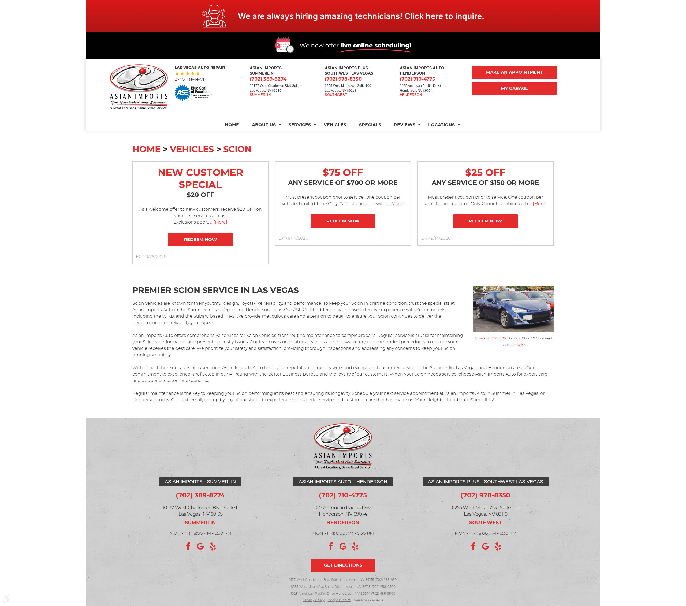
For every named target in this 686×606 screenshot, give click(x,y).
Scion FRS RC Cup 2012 (491, 338)
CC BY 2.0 (518, 345)
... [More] (218, 222)
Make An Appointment (514, 72)
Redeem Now (200, 239)
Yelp (213, 546)
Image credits (339, 600)
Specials (370, 125)
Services (300, 125)
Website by (368, 601)
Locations (441, 125)
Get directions (343, 565)
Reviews (404, 125)
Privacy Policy (314, 600)
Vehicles (335, 125)
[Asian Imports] (138, 87)
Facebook (188, 546)
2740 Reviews (190, 79)
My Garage (514, 88)
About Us (264, 125)
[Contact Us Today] (343, 16)
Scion (237, 149)
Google (200, 546)
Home (232, 125)
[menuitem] (235, 125)
